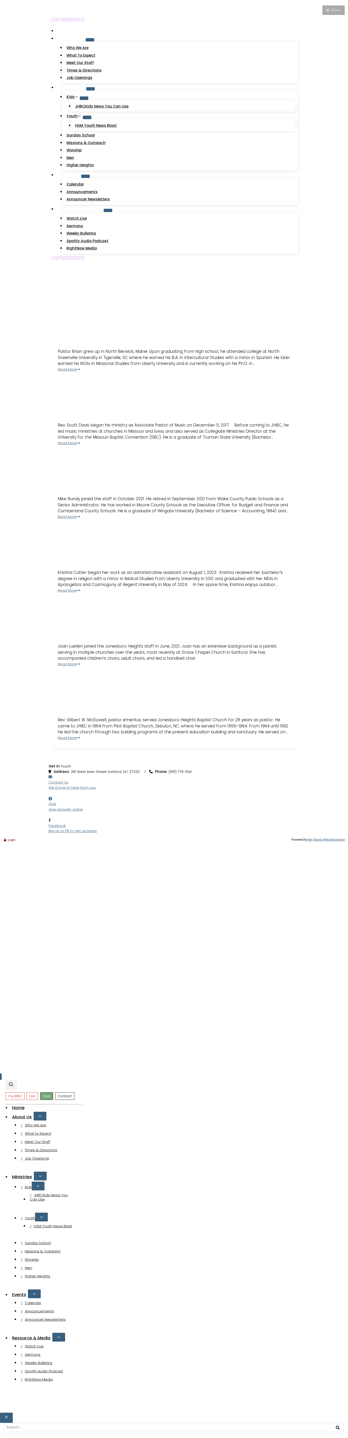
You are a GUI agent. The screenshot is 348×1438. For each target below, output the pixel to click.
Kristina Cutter (118, 542)
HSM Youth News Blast (96, 125)
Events (19, 1294)
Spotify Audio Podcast (87, 240)
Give (101, 3)
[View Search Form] (55, 11)
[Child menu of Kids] (84, 98)
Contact (65, 1096)
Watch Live (66, 3)
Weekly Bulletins (81, 233)
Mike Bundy (101, 469)
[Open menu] (333, 10)
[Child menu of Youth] (87, 117)
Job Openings (79, 77)
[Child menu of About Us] (90, 39)
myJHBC (86, 3)
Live (32, 1096)
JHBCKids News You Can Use (102, 106)
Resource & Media (31, 1338)
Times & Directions (84, 70)
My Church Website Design (326, 839)
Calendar (75, 184)
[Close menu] (1, 1076)
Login (11, 840)
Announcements (82, 191)
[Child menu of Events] (85, 176)
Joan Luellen (107, 616)
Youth (30, 1218)
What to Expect (81, 55)
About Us (22, 1117)
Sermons (75, 225)
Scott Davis (105, 395)
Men (70, 157)
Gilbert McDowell (127, 690)
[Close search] (6, 1418)
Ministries (22, 1177)
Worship (74, 150)
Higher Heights (80, 165)
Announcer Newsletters (88, 199)
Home (66, 31)
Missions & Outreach (86, 142)
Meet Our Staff (80, 62)
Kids (28, 1186)
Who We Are (78, 47)
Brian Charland (119, 321)
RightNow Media (82, 248)
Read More (67, 369)
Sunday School (81, 135)
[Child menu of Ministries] (90, 89)
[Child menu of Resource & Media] (108, 210)
